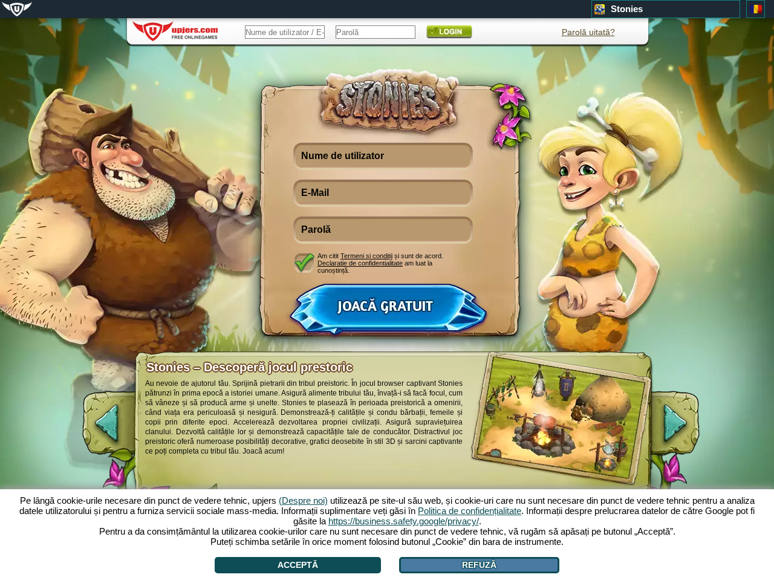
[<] (96, 429)
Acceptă (298, 565)
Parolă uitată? (588, 32)
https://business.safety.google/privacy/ (403, 521)
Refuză (479, 565)
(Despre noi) (303, 500)
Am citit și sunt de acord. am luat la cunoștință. (380, 262)
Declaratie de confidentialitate (360, 263)
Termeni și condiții (366, 255)
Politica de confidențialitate (469, 511)
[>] (685, 429)
